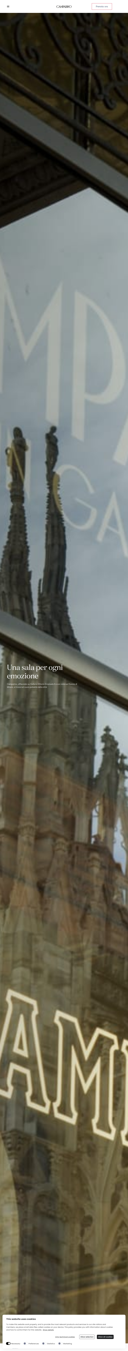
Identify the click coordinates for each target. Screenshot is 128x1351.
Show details (48, 1330)
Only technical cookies (65, 1337)
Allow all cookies (105, 1337)
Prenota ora (102, 6)
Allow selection (87, 1337)
